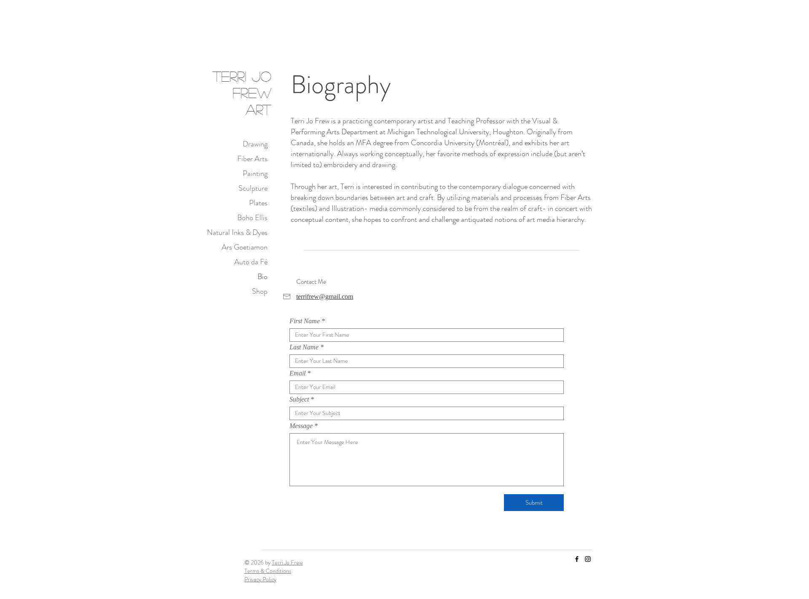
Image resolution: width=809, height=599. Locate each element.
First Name (304, 321)
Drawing (255, 143)
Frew (252, 92)
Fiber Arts (252, 158)
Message (301, 426)
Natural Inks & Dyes (237, 232)
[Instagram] (588, 559)
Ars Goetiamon (245, 247)
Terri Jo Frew (287, 562)
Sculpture (253, 188)
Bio (262, 276)
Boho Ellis (252, 217)
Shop (260, 291)
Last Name (304, 347)
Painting (255, 173)
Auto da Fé (251, 261)
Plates (258, 202)
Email (297, 373)
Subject (299, 399)
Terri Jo (241, 76)
